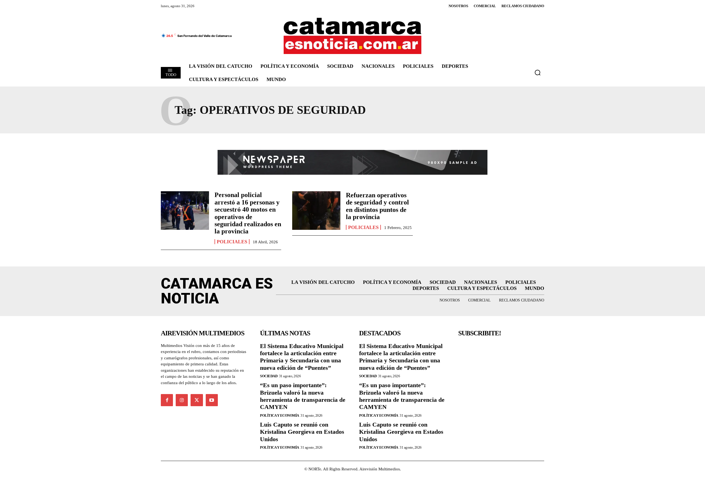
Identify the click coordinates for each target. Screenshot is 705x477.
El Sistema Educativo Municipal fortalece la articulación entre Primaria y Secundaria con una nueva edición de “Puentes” (301, 357)
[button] (537, 72)
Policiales (232, 241)
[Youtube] (212, 400)
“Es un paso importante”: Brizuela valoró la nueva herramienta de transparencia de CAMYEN (302, 396)
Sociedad (268, 376)
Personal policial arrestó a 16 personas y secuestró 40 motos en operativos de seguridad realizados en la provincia (248, 213)
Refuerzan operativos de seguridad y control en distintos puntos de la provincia (377, 206)
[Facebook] (167, 400)
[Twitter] (197, 400)
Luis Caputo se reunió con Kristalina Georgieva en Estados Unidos (302, 432)
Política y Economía (279, 415)
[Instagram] (182, 400)
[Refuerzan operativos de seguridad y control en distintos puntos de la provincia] (316, 210)
